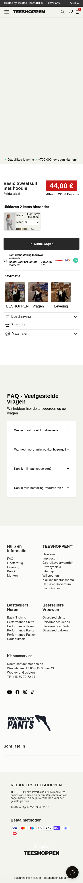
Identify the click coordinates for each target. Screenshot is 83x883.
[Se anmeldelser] (41, 173)
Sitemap (48, 571)
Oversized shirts (53, 617)
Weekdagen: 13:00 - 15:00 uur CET (32, 668)
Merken (12, 575)
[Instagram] (25, 692)
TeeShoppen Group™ (56, 877)
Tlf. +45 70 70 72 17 (21, 676)
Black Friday (51, 588)
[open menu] (7, 11)
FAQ (10, 558)
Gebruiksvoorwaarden (57, 562)
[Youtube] (9, 692)
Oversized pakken (55, 630)
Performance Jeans (21, 626)
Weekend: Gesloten (21, 672)
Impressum (50, 558)
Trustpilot (41, 847)
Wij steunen (50, 575)
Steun (72, 3)
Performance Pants (20, 630)
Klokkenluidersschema (58, 580)
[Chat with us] (72, 872)
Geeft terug (15, 563)
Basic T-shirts (16, 617)
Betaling (12, 571)
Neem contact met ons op (25, 664)
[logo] (29, 11)
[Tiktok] (33, 692)
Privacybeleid (51, 567)
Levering (13, 567)
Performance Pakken (22, 634)
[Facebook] (17, 692)
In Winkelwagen (42, 244)
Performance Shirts (20, 622)
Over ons (54, 3)
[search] (62, 12)
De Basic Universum (56, 584)
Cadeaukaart (16, 639)
